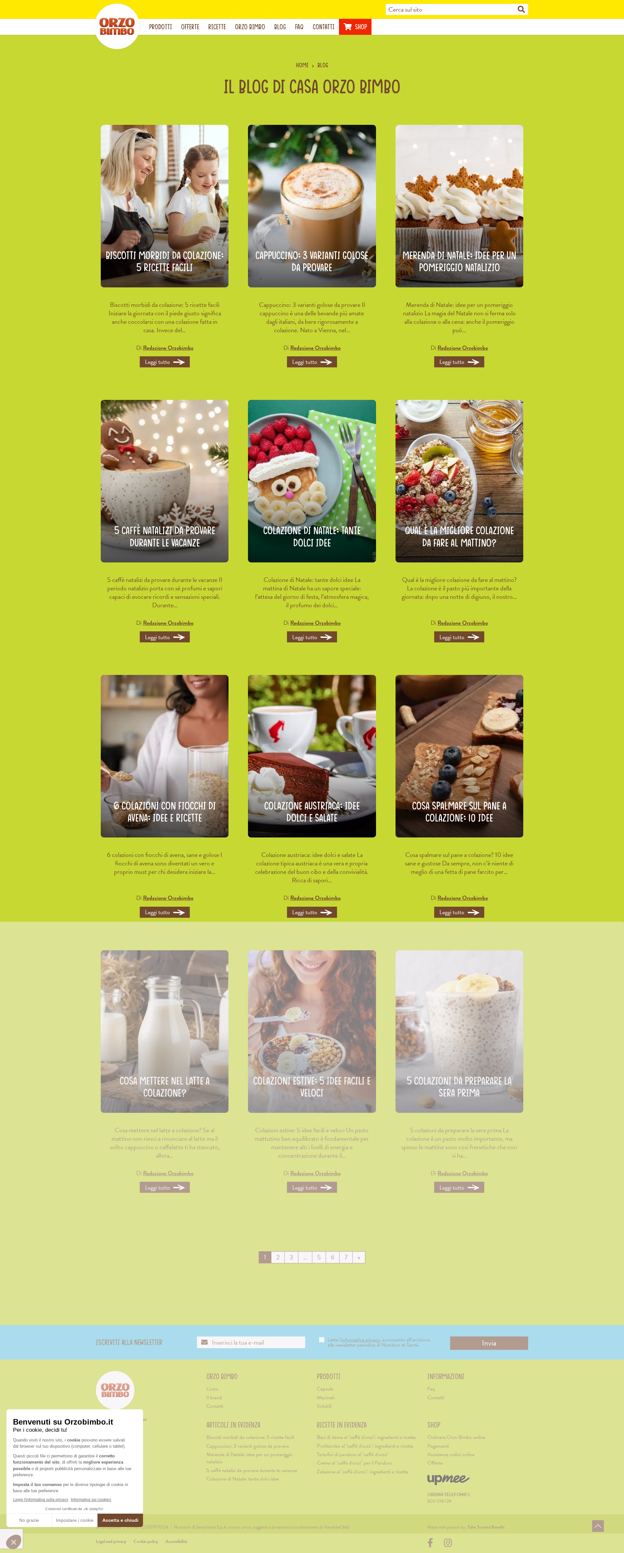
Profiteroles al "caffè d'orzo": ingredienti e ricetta (365, 1446)
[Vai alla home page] (117, 26)
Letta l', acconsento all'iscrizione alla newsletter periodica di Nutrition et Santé (379, 1342)
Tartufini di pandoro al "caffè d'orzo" (352, 1454)
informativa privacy (360, 1340)
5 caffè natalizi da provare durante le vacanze (251, 1470)
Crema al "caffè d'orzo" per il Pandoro (354, 1463)
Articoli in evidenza (233, 1424)
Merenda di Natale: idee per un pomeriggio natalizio (249, 1458)
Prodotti (160, 26)
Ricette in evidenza (342, 1424)
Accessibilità (176, 1541)
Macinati (325, 1398)
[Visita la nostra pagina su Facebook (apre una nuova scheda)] (431, 1544)
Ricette (217, 26)
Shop (360, 26)
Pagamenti (438, 1446)
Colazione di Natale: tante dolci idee (242, 1479)
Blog (280, 26)
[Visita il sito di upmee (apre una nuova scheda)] (448, 1482)
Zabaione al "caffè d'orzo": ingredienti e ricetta (362, 1472)
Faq (299, 26)
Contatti (323, 26)
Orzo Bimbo (250, 26)
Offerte (190, 26)
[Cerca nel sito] (521, 9)
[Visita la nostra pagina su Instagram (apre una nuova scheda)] (448, 1544)
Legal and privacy (111, 1541)
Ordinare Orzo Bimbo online (456, 1437)
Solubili (324, 1406)
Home (302, 65)
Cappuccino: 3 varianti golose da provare (247, 1446)
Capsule (325, 1389)
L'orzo (212, 1389)
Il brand (214, 1398)
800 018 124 (439, 1501)
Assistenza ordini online (450, 1454)
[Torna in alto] (598, 1526)
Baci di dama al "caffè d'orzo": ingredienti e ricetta (366, 1437)
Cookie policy (146, 1541)
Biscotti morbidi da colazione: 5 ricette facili (250, 1437)
